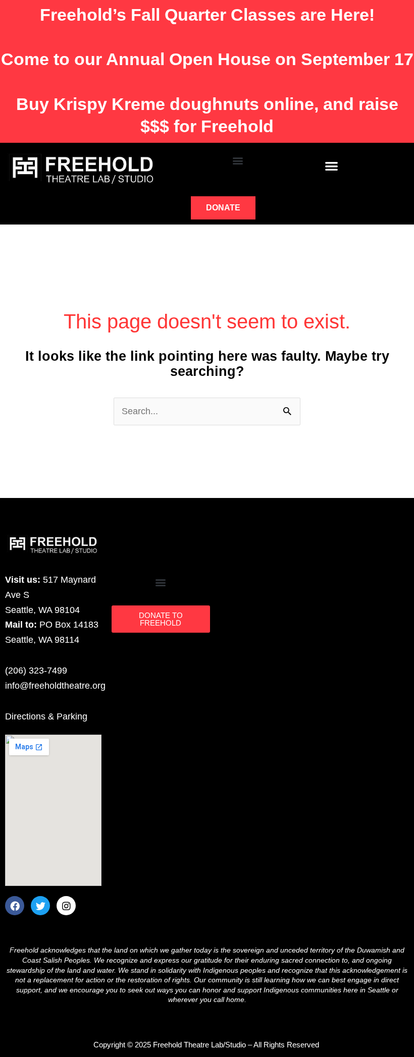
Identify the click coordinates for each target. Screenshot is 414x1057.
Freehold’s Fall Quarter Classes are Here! (207, 14)
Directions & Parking (46, 716)
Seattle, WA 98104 (42, 610)
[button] (238, 160)
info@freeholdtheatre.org (55, 686)
